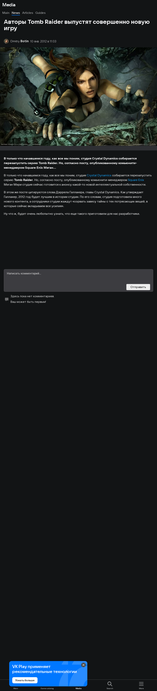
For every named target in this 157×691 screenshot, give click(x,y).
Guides (40, 13)
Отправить (138, 287)
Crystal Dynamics (99, 175)
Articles (27, 13)
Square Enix (136, 180)
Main (5, 13)
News (16, 13)
